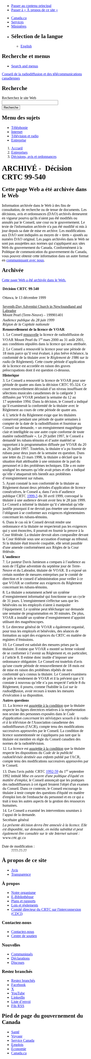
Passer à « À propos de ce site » (34, 10)
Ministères (18, 26)
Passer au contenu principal (31, 6)
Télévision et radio (24, 136)
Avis (14, 870)
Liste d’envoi (21, 1002)
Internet (16, 132)
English (26, 46)
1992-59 (52, 772)
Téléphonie (19, 128)
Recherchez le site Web (19, 98)
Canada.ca (19, 18)
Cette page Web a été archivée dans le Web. (34, 280)
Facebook (18, 985)
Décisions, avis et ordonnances (33, 157)
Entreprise (18, 140)
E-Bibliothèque (22, 897)
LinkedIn (18, 997)
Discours (17, 963)
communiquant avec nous (25, 260)
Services (17, 22)
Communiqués (22, 954)
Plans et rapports (23, 901)
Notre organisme (23, 893)
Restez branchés (23, 981)
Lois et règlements (24, 905)
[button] (24, 66)
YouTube (18, 993)
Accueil (17, 148)
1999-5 (32, 496)
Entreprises (19, 152)
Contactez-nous (22, 932)
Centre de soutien (24, 936)
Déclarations (20, 958)
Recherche (11, 107)
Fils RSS (17, 1006)
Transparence (21, 874)
